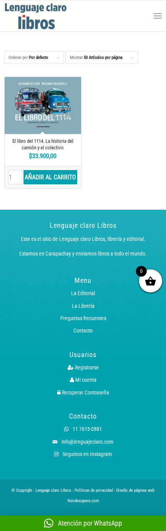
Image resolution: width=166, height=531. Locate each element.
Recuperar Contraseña (85, 392)
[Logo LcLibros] (51, 15)
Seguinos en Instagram (86, 454)
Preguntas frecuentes (83, 318)
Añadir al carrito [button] (50, 177)
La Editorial (83, 293)
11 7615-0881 (86, 429)
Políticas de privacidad (94, 490)
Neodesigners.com (83, 500)
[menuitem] (141, 15)
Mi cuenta (85, 380)
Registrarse (86, 367)
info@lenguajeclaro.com (86, 442)
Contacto (83, 330)
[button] (83, 523)
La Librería (83, 306)
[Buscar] (141, 15)
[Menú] (158, 16)
